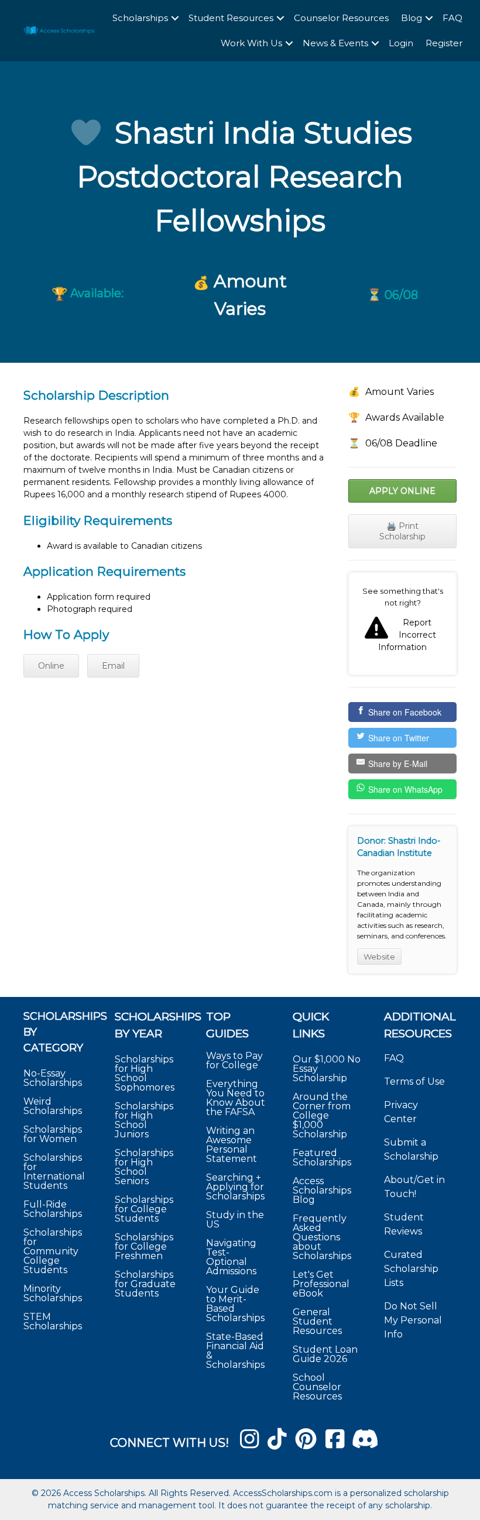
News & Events (335, 43)
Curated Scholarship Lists (411, 1268)
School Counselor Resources (317, 1387)
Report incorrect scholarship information (402, 623)
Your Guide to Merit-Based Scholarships (236, 1303)
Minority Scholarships (52, 1293)
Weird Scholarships (52, 1106)
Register (444, 43)
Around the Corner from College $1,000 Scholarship (322, 1115)
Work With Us (251, 43)
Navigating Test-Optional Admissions (231, 1257)
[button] (175, 18)
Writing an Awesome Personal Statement (231, 1144)
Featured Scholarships (323, 1157)
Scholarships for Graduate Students (145, 1284)
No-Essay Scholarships (52, 1078)
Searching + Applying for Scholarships (235, 1187)
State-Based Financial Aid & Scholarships (235, 1350)
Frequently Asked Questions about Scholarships (322, 1237)
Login (401, 43)
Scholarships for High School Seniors (144, 1167)
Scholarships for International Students (54, 1171)
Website (379, 956)
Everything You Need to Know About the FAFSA (235, 1097)
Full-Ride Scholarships (52, 1209)
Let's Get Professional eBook (321, 1284)
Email (113, 666)
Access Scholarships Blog (322, 1190)
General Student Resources (317, 1321)
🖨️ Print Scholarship (402, 531)
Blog (411, 17)
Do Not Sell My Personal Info (413, 1320)
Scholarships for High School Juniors (144, 1120)
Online (51, 666)
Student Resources (230, 17)
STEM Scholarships (52, 1321)
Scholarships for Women (52, 1134)
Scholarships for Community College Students (52, 1251)
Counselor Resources (341, 17)
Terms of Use (414, 1081)
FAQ (452, 17)
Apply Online (402, 491)
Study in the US (235, 1219)
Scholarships (140, 17)
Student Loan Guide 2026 (325, 1354)
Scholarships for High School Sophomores (144, 1073)
